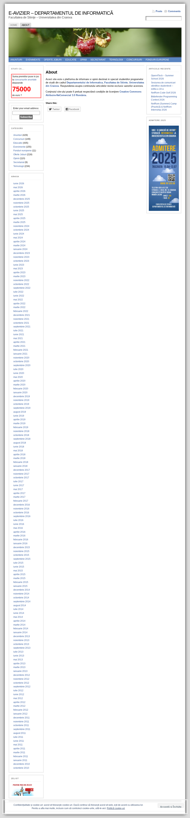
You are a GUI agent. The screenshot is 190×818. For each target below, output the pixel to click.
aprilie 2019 (19, 419)
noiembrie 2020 (21, 357)
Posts (159, 11)
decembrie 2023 (21, 253)
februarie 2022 (20, 311)
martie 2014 (19, 625)
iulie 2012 (18, 690)
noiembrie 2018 (21, 431)
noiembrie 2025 (21, 203)
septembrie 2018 (21, 439)
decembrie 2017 (21, 470)
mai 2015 (18, 570)
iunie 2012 (18, 694)
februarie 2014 (20, 628)
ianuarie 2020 (20, 392)
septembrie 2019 (21, 408)
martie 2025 (19, 222)
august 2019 (19, 412)
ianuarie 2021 (20, 354)
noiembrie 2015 (21, 551)
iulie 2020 (18, 369)
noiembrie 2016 (21, 508)
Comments (174, 11)
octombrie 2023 (21, 261)
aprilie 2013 (19, 663)
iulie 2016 (18, 520)
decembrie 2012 (21, 675)
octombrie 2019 (21, 404)
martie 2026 (19, 195)
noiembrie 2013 (21, 640)
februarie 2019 (20, 427)
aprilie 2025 (19, 218)
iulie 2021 (18, 330)
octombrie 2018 (21, 435)
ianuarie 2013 (20, 671)
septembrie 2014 (21, 601)
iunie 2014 (18, 613)
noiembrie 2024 (21, 226)
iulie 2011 (18, 737)
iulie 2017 (18, 481)
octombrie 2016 (21, 512)
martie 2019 (19, 423)
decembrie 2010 (21, 764)
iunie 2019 (18, 415)
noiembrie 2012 (21, 679)
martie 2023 (19, 276)
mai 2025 (18, 214)
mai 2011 (18, 744)
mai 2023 (18, 268)
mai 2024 (18, 237)
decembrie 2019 (21, 396)
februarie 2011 (20, 756)
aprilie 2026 (19, 191)
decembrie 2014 (21, 590)
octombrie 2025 (21, 206)
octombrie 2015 (21, 555)
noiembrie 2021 (21, 319)
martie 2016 (19, 535)
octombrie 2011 (21, 725)
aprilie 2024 (19, 241)
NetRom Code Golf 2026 (163, 92)
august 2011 (19, 733)
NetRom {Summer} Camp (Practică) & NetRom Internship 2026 (164, 106)
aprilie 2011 (19, 748)
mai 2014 (18, 617)
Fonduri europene (157, 59)
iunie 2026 (18, 183)
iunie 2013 (18, 655)
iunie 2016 (18, 524)
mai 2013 (18, 659)
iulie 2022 (18, 292)
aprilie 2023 (19, 272)
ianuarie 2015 (20, 586)
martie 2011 (19, 752)
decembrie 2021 (21, 315)
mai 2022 (18, 299)
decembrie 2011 (21, 717)
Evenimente (33, 59)
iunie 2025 (18, 210)
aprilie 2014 (19, 621)
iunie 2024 (18, 233)
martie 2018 (19, 458)
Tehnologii (116, 59)
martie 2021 (19, 346)
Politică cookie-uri (116, 808)
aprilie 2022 (19, 303)
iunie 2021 (18, 334)
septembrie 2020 (21, 365)
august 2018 (19, 442)
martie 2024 (19, 245)
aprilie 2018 (19, 454)
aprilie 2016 (19, 532)
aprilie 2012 (19, 702)
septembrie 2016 (21, 516)
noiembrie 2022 (21, 280)
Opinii (83, 59)
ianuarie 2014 (20, 632)
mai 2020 (18, 377)
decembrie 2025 (21, 199)
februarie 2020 (20, 388)
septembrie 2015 (21, 559)
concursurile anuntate (26, 79)
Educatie (70, 59)
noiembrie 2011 (21, 721)
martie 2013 (19, 667)
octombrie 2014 (21, 597)
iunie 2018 (18, 446)
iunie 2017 (18, 485)
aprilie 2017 (19, 493)
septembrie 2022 (21, 288)
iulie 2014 (18, 609)
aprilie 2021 (19, 342)
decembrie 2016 (21, 504)
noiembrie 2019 (21, 400)
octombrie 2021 (21, 323)
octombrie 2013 (21, 644)
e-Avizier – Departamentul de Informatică (61, 13)
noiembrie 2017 (21, 474)
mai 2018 (18, 450)
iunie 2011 (18, 741)
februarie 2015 (20, 582)
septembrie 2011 (21, 729)
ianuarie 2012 (20, 713)
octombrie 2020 (21, 361)
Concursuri (134, 59)
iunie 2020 (18, 373)
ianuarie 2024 (20, 249)
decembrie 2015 (21, 547)
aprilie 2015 (19, 574)
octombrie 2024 (21, 230)
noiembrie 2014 (21, 593)
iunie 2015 (18, 566)
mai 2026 (18, 187)
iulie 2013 (18, 651)
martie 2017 (19, 497)
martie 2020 (19, 384)
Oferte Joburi (53, 59)
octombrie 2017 (21, 477)
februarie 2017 (20, 501)
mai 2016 (18, 528)
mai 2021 (18, 338)
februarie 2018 (20, 462)
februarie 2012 (20, 710)
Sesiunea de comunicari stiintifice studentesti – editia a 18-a (163, 85)
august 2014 (19, 605)
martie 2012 (19, 706)
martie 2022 (19, 307)
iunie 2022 (18, 295)
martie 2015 (19, 578)
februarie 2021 (20, 350)
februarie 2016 (20, 539)
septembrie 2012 (21, 686)
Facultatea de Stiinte (116, 82)
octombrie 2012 (21, 683)
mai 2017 (18, 489)
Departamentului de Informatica (85, 82)
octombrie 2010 (21, 768)
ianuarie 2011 (20, 760)
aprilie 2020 (19, 380)
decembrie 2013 (21, 636)
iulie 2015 (18, 563)
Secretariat (98, 59)
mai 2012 (18, 698)
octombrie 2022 (21, 284)
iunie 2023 (18, 265)
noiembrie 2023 (21, 257)
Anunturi (16, 59)
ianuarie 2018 (20, 466)
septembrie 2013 (21, 648)
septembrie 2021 (21, 326)
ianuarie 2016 (20, 543)
